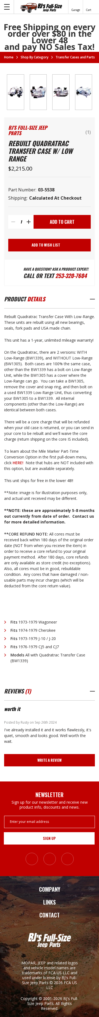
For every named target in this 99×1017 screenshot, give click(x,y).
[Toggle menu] (7, 7)
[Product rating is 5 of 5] (77, 129)
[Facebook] (49, 859)
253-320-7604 (71, 275)
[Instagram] (32, 859)
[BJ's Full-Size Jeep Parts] (41, 7)
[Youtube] (67, 859)
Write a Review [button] (49, 760)
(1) (88, 132)
